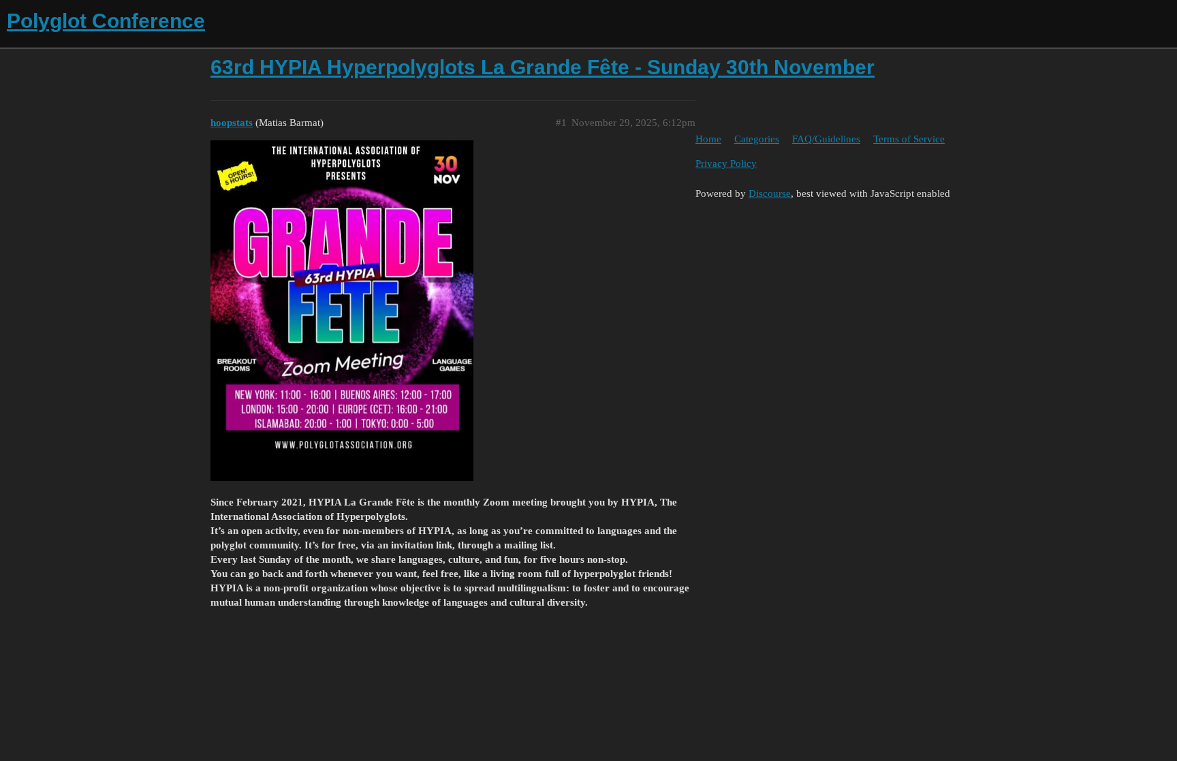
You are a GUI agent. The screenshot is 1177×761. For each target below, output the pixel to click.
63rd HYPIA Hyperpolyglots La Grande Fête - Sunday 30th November (542, 67)
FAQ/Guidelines (826, 139)
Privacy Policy (726, 163)
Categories (756, 139)
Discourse (770, 193)
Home (708, 139)
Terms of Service (909, 139)
